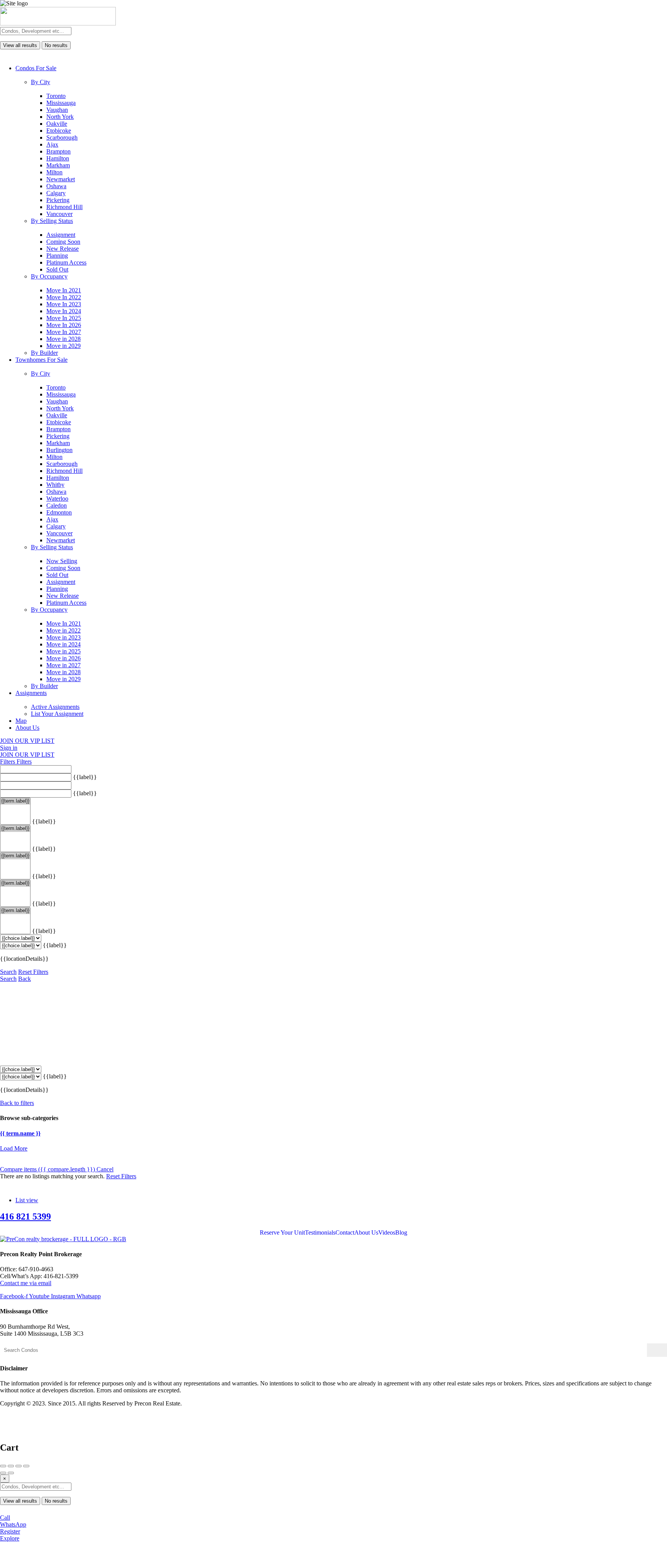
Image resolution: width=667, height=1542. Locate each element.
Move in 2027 (63, 665)
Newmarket (60, 179)
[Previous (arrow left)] (3, 1473)
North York (60, 116)
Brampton (58, 151)
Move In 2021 (63, 290)
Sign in (8, 747)
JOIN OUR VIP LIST (27, 740)
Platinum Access (66, 262)
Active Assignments (55, 707)
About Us (27, 727)
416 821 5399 (25, 1216)
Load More (13, 1148)
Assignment (60, 234)
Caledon (56, 505)
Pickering (57, 200)
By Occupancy (49, 276)
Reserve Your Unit (282, 1233)
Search (8, 971)
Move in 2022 (63, 630)
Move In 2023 (63, 304)
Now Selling (61, 561)
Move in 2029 (63, 345)
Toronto (56, 96)
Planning (57, 255)
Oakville (56, 123)
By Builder (44, 352)
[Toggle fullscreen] (18, 1466)
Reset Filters (33, 971)
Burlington (59, 450)
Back (24, 978)
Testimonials (320, 1233)
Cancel (104, 1169)
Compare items (47, 1169)
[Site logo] (58, 23)
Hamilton (57, 158)
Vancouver (59, 214)
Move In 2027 (63, 332)
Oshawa (56, 186)
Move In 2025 (63, 318)
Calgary (56, 193)
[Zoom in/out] (26, 1466)
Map (21, 720)
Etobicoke (58, 130)
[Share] (11, 1466)
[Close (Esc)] (3, 1466)
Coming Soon (63, 241)
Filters (8, 761)
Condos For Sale (35, 68)
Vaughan (57, 109)
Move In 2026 (63, 325)
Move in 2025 (63, 651)
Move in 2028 (63, 339)
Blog (401, 1233)
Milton (54, 172)
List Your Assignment (57, 713)
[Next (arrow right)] (11, 1473)
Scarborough (62, 137)
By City (40, 82)
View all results (20, 45)
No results (56, 45)
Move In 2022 (63, 297)
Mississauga (61, 103)
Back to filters (17, 1103)
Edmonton (59, 512)
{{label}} (85, 777)
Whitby (55, 484)
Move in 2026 (63, 658)
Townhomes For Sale (41, 359)
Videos (386, 1233)
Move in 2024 (63, 644)
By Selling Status (52, 221)
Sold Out (57, 269)
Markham (58, 165)
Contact (344, 1233)
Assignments (31, 693)
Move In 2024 (63, 311)
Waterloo (57, 498)
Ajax (52, 144)
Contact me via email (25, 1283)
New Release (62, 248)
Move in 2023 (63, 637)
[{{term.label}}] (15, 801)
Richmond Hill (64, 207)
